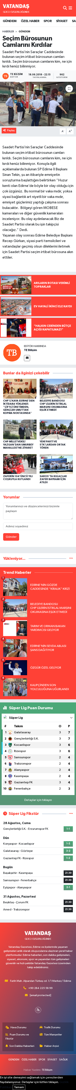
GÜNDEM (9, 21)
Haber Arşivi (51, 1046)
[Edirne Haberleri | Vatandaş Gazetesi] (16, 8)
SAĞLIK (63, 1059)
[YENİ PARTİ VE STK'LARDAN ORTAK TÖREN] (56, 429)
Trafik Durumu (52, 1027)
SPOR (48, 21)
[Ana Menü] (70, 8)
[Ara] (65, 8)
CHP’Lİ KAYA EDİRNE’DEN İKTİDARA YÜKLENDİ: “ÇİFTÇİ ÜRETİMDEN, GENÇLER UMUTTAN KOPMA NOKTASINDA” (18, 407)
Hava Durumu (18, 1027)
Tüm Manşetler (53, 1034)
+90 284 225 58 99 (40, 988)
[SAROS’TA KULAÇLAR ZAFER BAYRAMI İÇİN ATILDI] (56, 464)
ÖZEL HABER (30, 21)
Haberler (8, 31)
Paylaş (11, 130)
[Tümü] (71, 558)
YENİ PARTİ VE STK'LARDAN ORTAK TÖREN (52, 444)
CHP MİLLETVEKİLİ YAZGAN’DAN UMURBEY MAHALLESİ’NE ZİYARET (18, 444)
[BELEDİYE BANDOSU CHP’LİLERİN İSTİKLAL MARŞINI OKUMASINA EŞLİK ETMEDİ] (56, 388)
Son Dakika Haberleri (21, 1046)
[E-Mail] (27, 358)
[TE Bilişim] (12, 352)
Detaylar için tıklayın (38, 800)
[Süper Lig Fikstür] (71, 813)
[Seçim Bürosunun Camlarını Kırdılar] (38, 104)
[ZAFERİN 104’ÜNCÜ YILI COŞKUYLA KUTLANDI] (20, 464)
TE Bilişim (30, 350)
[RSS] (38, 1010)
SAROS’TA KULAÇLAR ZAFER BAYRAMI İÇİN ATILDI (53, 479)
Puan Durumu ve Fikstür (17, 1036)
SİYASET (62, 21)
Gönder (11, 536)
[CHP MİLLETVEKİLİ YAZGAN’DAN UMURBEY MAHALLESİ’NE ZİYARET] (20, 429)
